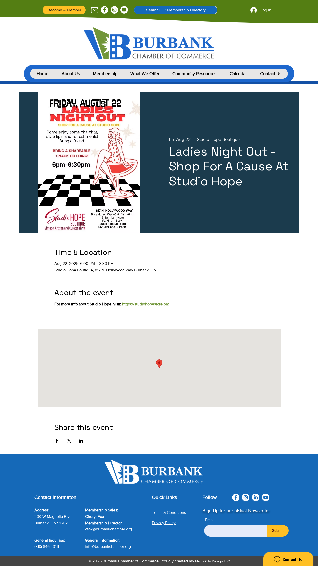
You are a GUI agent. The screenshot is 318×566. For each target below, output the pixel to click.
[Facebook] (104, 10)
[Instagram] (114, 10)
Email (209, 520)
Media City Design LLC (212, 561)
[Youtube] (124, 10)
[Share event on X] (69, 441)
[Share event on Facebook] (56, 441)
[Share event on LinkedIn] (81, 441)
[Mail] (94, 10)
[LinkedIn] (255, 497)
